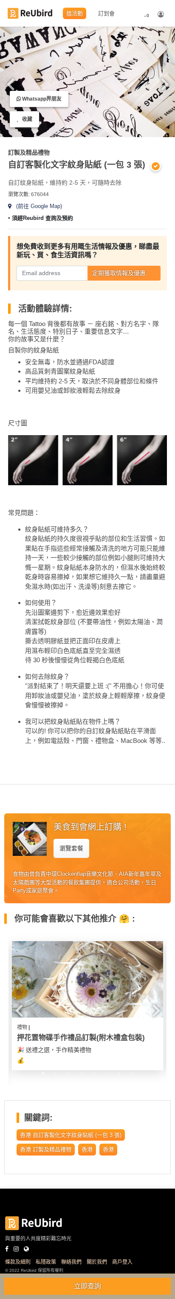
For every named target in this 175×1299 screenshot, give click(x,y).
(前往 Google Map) (36, 206)
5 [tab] (106, 127)
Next (165, 83)
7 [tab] (119, 1073)
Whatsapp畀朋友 (41, 99)
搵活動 (74, 13)
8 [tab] (132, 1073)
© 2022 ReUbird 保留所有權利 (34, 1270)
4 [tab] (94, 127)
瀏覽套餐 (71, 848)
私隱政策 (46, 1262)
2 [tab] (55, 1073)
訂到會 (106, 13)
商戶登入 (122, 1262)
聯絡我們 (71, 1262)
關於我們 (97, 1262)
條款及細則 (18, 1262)
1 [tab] (43, 1073)
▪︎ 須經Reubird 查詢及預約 (40, 218)
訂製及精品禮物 (29, 152)
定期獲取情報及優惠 (119, 273)
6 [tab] (119, 127)
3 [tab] (81, 127)
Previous (10, 83)
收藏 (25, 119)
